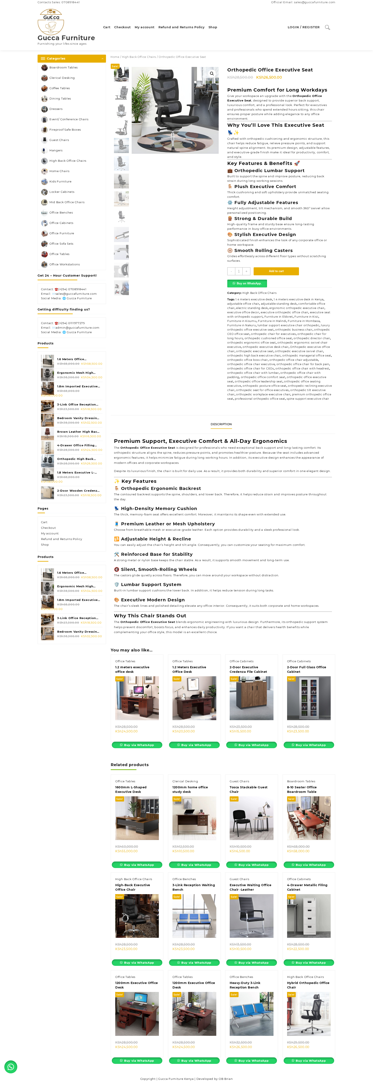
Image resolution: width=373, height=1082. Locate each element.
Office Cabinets (61, 223)
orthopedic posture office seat (264, 385)
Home (115, 57)
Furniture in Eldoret (278, 316)
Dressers (56, 109)
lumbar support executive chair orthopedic (288, 325)
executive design (266, 457)
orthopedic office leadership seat (258, 381)
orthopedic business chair (294, 329)
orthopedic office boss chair (247, 359)
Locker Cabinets (61, 191)
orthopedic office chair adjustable (293, 359)
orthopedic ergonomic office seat (251, 342)
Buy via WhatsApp (139, 745)
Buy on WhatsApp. (249, 283)
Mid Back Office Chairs (66, 202)
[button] (212, 74)
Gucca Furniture (66, 38)
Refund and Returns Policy (61, 539)
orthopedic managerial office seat (306, 355)
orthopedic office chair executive (251, 364)
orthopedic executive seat (254, 351)
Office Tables (59, 254)
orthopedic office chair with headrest (302, 368)
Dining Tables (60, 98)
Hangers (56, 150)
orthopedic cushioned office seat (268, 338)
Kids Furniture (60, 181)
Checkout (48, 527)
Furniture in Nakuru (241, 325)
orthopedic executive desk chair (266, 347)
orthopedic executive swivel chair (299, 351)
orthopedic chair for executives (273, 334)
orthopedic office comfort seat (263, 377)
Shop (45, 544)
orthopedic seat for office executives (262, 390)
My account (50, 533)
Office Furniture (61, 233)
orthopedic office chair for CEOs (250, 368)
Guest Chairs (59, 140)
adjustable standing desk (279, 303)
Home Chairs (59, 171)
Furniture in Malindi (272, 321)
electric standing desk (252, 308)
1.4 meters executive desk (253, 299)
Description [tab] (221, 424)
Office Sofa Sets (61, 243)
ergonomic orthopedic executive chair (296, 308)
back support (265, 447)
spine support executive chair (308, 398)
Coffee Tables (59, 88)
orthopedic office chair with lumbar (253, 372)
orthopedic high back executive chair (254, 355)
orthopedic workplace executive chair (263, 394)
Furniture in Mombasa (304, 321)
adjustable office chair (243, 303)
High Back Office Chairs (67, 160)
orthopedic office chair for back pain (303, 364)
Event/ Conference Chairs (69, 119)
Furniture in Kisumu (241, 321)
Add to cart (276, 271)
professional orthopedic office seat (260, 398)
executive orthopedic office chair (284, 312)
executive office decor (243, 312)
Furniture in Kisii (306, 316)
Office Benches (61, 212)
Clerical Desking (62, 77)
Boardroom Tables (63, 67)
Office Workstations (64, 264)
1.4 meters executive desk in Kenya (299, 299)
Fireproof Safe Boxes (65, 129)
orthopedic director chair (312, 338)
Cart (44, 522)
